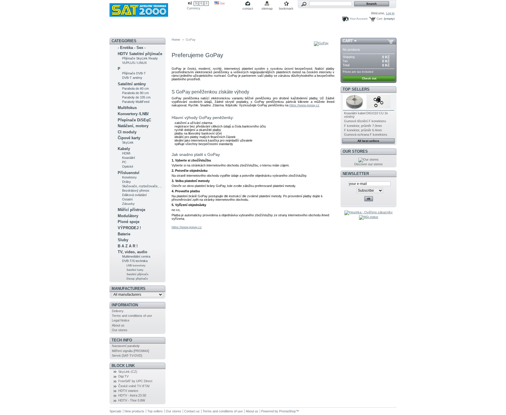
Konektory (129, 177)
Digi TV (123, 376)
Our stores (119, 330)
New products (134, 411)
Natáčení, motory (133, 126)
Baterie (124, 234)
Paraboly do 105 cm (136, 97)
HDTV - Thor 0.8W (131, 400)
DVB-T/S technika (135, 261)
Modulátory (128, 216)
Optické (127, 166)
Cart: (380, 18)
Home (176, 39)
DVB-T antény (132, 77)
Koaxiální (128, 157)
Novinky (122, 31)
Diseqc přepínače (137, 278)
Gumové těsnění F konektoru (365, 121)
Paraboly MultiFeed (135, 101)
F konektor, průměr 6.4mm (363, 130)
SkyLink (128, 142)
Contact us (192, 411)
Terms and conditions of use (132, 315)
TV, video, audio (132, 252)
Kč (190, 3)
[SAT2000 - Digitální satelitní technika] (148, 8)
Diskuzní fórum (179, 31)
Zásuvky (128, 203)
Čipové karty (129, 138)
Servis (240, 31)
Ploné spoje (128, 222)
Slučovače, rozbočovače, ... (142, 186)
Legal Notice (120, 320)
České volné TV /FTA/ (134, 386)
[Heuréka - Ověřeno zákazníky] (368, 212)
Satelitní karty (134, 269)
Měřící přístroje (131, 209)
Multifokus (127, 108)
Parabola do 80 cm (135, 93)
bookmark (286, 8)
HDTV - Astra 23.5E (132, 395)
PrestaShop (287, 411)
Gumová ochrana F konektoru (365, 134)
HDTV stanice (128, 390)
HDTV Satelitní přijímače (140, 54)
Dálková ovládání (134, 195)
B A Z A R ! (128, 246)
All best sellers (368, 140)
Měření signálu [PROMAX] (130, 351)
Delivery (118, 311)
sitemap (267, 8)
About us (118, 325)
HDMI (126, 153)
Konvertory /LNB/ (133, 114)
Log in (390, 13)
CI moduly (127, 132)
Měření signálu (209, 31)
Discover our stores (368, 164)
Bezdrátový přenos (135, 190)
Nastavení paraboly (126, 346)
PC (124, 162)
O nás (278, 31)
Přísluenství (128, 173)
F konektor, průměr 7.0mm (363, 125)
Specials (116, 411)
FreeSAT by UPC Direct (135, 381)
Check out (369, 78)
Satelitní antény (132, 84)
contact (247, 8)
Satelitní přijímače (137, 274)
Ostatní (127, 199)
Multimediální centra (136, 256)
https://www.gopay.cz (304, 105)
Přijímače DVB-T (134, 73)
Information (125, 305)
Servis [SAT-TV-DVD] (127, 355)
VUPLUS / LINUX (134, 62)
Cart (348, 41)
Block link (123, 365)
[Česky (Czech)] (222, 3)
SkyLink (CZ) (127, 371)
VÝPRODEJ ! (129, 228)
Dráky (126, 181)
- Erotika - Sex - (132, 47)
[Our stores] (368, 159)
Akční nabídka (148, 31)
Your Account (358, 18)
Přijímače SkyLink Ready (140, 58)
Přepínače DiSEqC (134, 120)
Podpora (259, 31)
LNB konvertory (136, 265)
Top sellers (356, 89)
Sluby (123, 240)
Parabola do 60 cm (135, 88)
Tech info (122, 340)
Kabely (124, 149)
